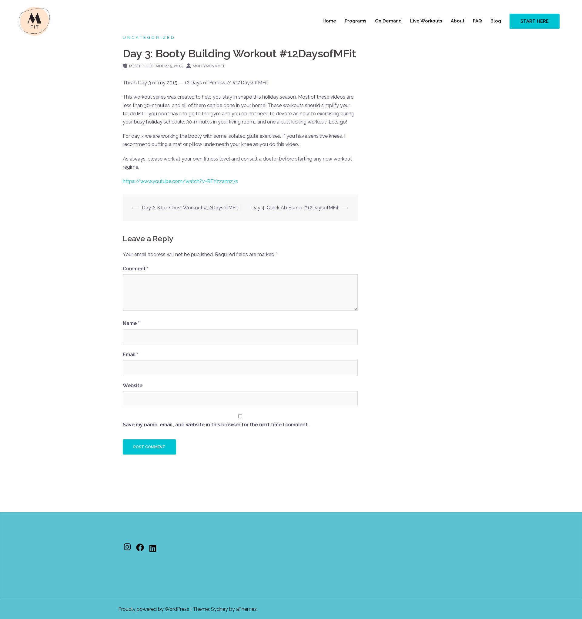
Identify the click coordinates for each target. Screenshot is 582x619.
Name (131, 323)
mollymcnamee (209, 66)
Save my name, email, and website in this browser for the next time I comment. (216, 425)
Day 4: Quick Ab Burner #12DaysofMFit (295, 208)
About (457, 21)
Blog (495, 21)
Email (131, 354)
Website (132, 385)
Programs (355, 21)
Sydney (219, 609)
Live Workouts (426, 21)
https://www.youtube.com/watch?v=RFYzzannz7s (180, 181)
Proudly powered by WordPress (153, 609)
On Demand (388, 21)
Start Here (534, 21)
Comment (136, 269)
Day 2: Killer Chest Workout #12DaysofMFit (190, 208)
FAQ (477, 21)
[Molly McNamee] (34, 21)
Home (329, 21)
